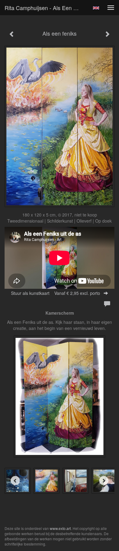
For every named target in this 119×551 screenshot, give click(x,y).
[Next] (103, 480)
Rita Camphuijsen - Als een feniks (45, 8)
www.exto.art (60, 528)
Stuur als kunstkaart (55, 293)
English (95, 8)
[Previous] (15, 480)
